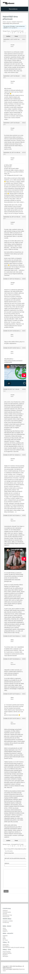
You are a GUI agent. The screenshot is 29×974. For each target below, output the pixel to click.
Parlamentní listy (7, 915)
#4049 (24, 636)
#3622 (24, 76)
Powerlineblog (6, 951)
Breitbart (5, 954)
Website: (7, 863)
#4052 (24, 718)
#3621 (24, 39)
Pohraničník (6, 916)
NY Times (5, 940)
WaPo (4, 938)
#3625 (24, 122)
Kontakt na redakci (8, 921)
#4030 (24, 279)
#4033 (24, 389)
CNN (4, 937)
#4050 (24, 659)
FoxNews (5, 935)
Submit (6, 891)
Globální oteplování (17, 21)
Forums (9, 21)
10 (20, 32)
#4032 (24, 348)
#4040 (24, 515)
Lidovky (5, 929)
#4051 (24, 694)
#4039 (24, 455)
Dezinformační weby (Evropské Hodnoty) (13, 947)
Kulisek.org (6, 922)
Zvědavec (5, 910)
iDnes (4, 928)
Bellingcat (5, 956)
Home (4, 21)
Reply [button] (4, 41)
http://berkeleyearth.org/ (11, 826)
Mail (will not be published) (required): (15, 858)
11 (22, 32)
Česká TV (5, 931)
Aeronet (5, 913)
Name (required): (9, 853)
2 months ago (10, 27)
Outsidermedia (7, 912)
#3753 (24, 152)
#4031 (24, 330)
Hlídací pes (6, 944)
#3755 (24, 217)
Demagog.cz (6, 946)
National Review (7, 953)
